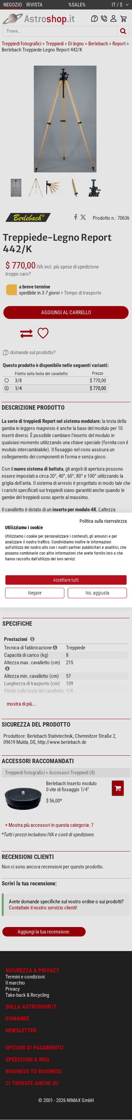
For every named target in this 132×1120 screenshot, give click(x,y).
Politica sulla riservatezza (103, 521)
